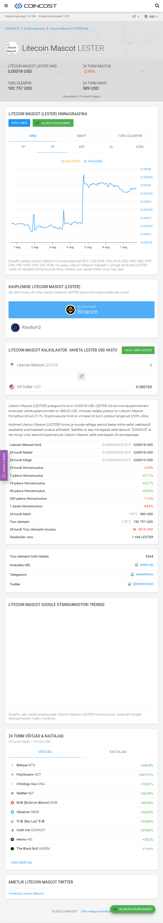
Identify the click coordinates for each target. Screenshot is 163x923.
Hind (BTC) (72, 161)
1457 (66, 16)
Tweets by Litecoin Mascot (26, 893)
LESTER (37, 365)
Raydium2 (31, 327)
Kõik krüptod (21, 862)
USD (29, 386)
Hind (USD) (95, 161)
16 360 (31, 16)
